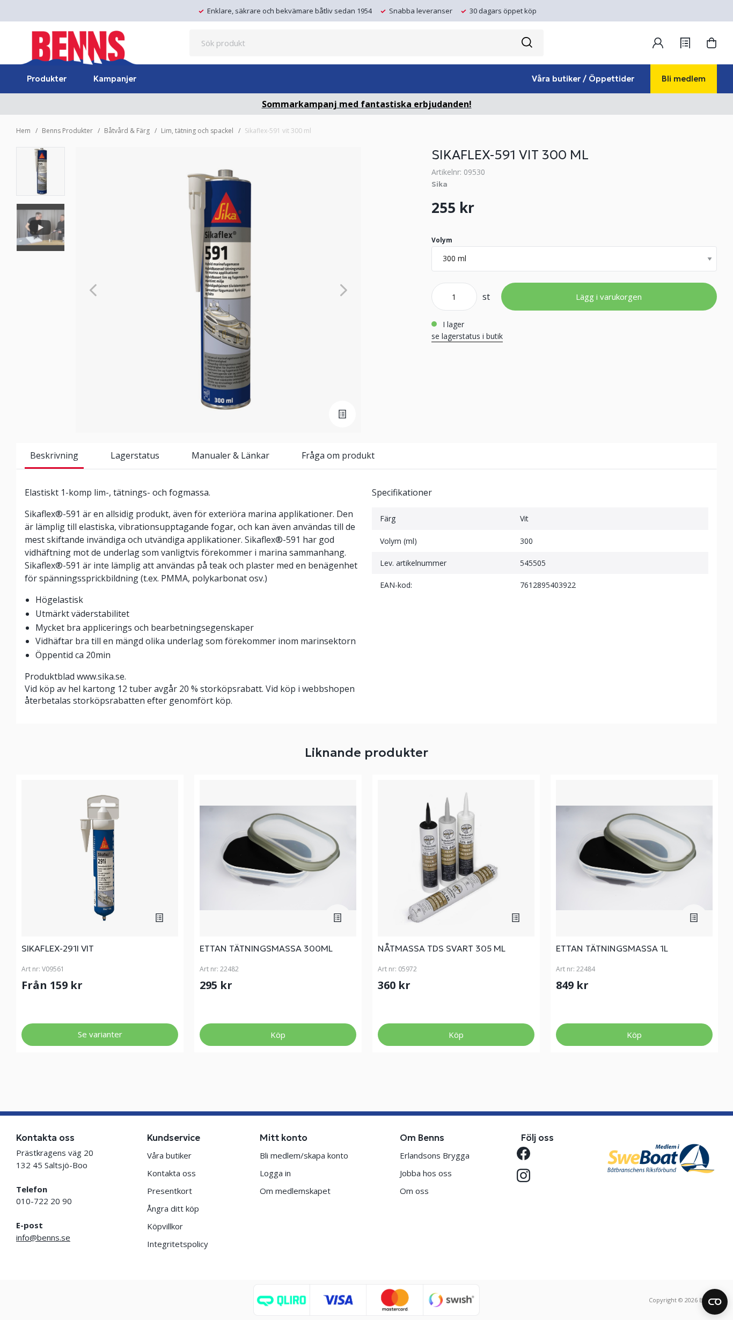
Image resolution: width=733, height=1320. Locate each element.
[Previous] (93, 290)
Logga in (275, 1173)
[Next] (344, 290)
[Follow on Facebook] (528, 1153)
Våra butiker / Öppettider (583, 78)
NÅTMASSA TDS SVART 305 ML (441, 948)
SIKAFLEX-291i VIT (57, 948)
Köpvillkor (165, 1226)
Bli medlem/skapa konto (304, 1155)
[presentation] (40, 171)
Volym (441, 240)
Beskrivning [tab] (54, 455)
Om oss (414, 1190)
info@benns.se (43, 1237)
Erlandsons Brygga (435, 1155)
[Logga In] (658, 43)
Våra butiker (169, 1155)
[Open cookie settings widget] (715, 1302)
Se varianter (100, 1034)
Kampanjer (114, 78)
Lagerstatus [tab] (135, 455)
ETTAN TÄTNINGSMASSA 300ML (266, 948)
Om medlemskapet (295, 1190)
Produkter (47, 78)
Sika (439, 184)
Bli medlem (684, 78)
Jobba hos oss (426, 1173)
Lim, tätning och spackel (197, 130)
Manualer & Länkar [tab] (230, 455)
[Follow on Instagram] (528, 1175)
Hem (23, 130)
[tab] (40, 171)
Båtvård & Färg (127, 130)
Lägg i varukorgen (609, 296)
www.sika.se (100, 676)
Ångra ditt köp (173, 1208)
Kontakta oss (171, 1173)
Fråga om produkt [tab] (338, 455)
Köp (277, 1034)
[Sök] (526, 43)
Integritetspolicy (177, 1243)
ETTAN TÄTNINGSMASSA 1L (612, 948)
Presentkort (169, 1190)
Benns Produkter (67, 130)
